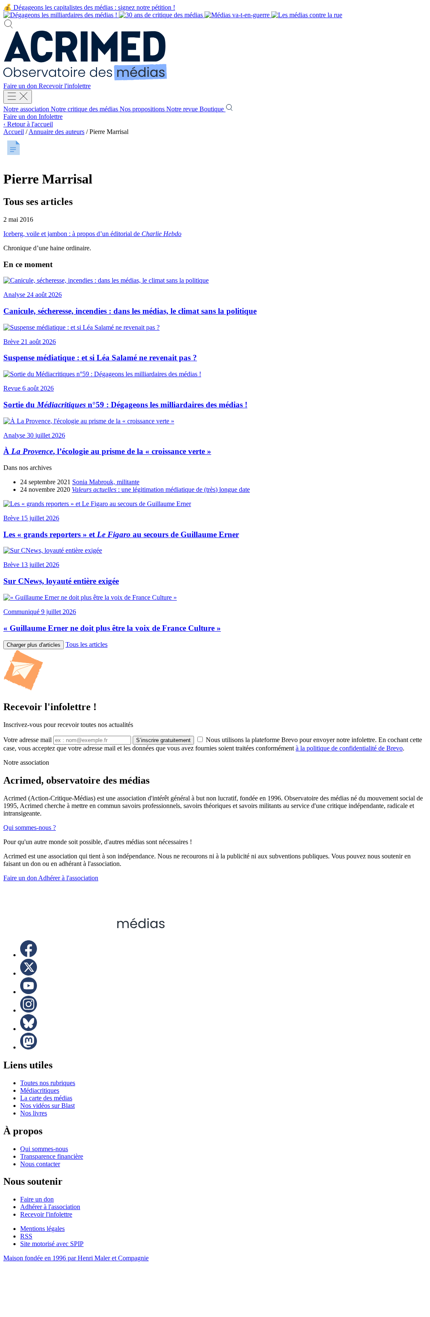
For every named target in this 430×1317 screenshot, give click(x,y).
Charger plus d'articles (33, 645)
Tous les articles (87, 644)
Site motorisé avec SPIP (52, 1243)
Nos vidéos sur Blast (47, 1105)
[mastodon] (28, 1047)
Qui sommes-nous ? (29, 827)
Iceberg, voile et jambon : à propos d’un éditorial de (92, 233)
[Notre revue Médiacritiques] (172, 14)
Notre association (27, 109)
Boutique (212, 109)
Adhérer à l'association (68, 877)
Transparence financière (51, 1156)
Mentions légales (42, 1228)
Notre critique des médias (85, 109)
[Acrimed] (85, 78)
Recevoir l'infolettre (65, 85)
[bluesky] (28, 1028)
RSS (26, 1236)
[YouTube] (28, 991)
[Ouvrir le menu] (17, 97)
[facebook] (28, 954)
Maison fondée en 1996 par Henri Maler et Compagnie (76, 1258)
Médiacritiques (39, 1090)
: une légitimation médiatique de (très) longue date (161, 489)
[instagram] (28, 1010)
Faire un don (21, 85)
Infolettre (51, 116)
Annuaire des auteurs (56, 131)
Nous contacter (40, 1163)
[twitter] (28, 973)
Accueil (13, 131)
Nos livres (33, 1113)
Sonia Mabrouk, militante (105, 481)
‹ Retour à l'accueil (28, 124)
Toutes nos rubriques (47, 1082)
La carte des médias (46, 1098)
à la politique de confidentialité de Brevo (349, 748)
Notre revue (182, 109)
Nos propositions (143, 109)
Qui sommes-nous (44, 1148)
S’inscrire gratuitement (163, 740)
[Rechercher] (8, 26)
